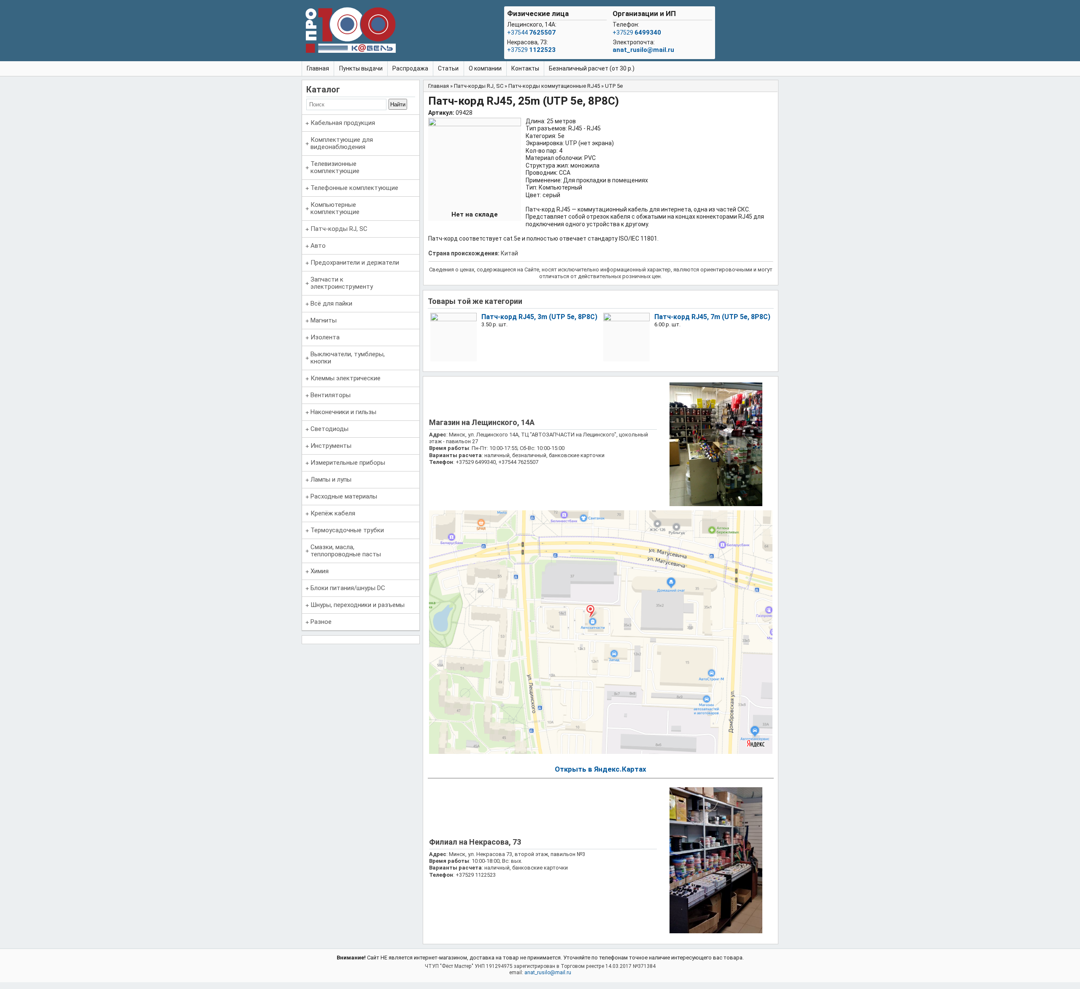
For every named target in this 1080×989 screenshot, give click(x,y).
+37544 (531, 32)
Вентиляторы (330, 395)
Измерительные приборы (347, 462)
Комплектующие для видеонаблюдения (341, 143)
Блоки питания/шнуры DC (347, 588)
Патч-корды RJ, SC (338, 229)
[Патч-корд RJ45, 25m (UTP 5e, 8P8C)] (474, 124)
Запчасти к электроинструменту (341, 283)
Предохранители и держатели (354, 262)
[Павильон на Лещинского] (716, 504)
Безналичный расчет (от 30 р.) (591, 68)
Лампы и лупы (330, 479)
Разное (321, 622)
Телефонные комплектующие (354, 188)
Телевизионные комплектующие (334, 167)
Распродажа (410, 68)
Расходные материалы (343, 496)
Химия (319, 571)
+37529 (531, 49)
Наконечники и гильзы (343, 412)
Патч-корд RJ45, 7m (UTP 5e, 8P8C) (712, 317)
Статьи (448, 68)
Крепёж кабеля (332, 513)
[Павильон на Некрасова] (716, 931)
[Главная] (350, 31)
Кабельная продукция (342, 123)
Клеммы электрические (345, 378)
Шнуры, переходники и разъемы (357, 605)
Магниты (323, 320)
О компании (485, 68)
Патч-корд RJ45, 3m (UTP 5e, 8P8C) (539, 317)
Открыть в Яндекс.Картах (600, 769)
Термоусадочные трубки (347, 530)
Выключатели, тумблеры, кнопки (347, 357)
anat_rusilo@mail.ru (643, 50)
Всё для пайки (331, 303)
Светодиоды (329, 429)
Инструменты (330, 446)
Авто (318, 245)
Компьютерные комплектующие (334, 208)
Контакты (525, 68)
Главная (318, 68)
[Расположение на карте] (600, 752)
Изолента (325, 337)
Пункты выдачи (361, 68)
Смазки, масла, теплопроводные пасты (345, 550)
